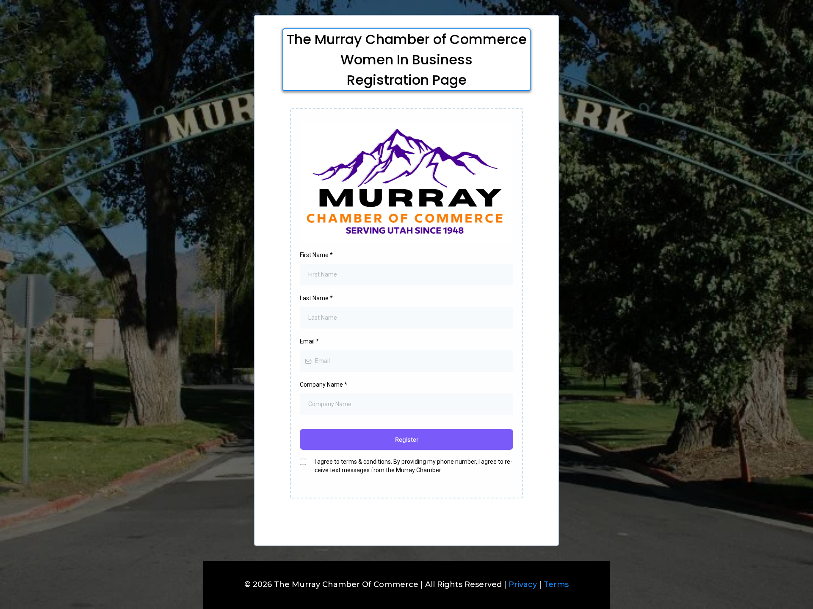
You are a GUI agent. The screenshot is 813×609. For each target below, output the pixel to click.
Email (309, 341)
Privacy (521, 584)
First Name (316, 255)
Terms (556, 584)
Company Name (323, 384)
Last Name (316, 298)
